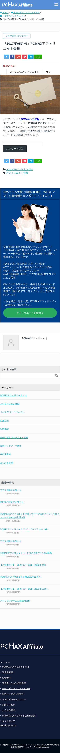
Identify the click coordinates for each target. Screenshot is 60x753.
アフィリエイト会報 (17, 172)
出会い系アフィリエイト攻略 (14, 437)
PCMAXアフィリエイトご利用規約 (19, 715)
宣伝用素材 (5, 454)
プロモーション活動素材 (14, 683)
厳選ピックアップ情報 (11, 446)
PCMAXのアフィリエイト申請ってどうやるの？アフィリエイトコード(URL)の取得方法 (29, 515)
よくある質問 (6, 463)
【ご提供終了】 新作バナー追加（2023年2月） (23, 565)
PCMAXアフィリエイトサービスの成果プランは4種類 (26, 553)
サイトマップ (8, 721)
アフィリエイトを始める (30, 313)
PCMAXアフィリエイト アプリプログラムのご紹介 (24, 529)
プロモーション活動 (9, 403)
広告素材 (4, 429)
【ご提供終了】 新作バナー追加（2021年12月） (24, 589)
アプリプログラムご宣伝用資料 (15, 601)
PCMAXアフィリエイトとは (13, 395)
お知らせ (4, 420)
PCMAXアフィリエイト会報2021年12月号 (20, 577)
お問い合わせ (8, 705)
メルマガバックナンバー (19, 169)
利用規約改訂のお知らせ (12, 502)
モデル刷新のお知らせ (11, 490)
